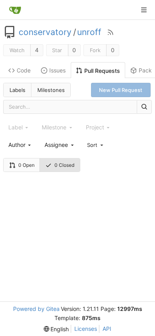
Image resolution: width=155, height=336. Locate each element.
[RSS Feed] (110, 32)
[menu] (95, 144)
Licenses (85, 328)
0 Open (26, 165)
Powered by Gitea (36, 308)
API (107, 328)
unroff (89, 32)
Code (24, 70)
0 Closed (64, 165)
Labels (17, 90)
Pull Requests (102, 70)
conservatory (45, 32)
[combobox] (20, 144)
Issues (57, 70)
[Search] (144, 107)
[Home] (15, 10)
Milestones (51, 90)
